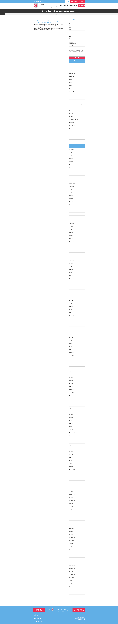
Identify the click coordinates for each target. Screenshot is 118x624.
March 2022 (71, 312)
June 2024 (71, 229)
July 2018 (71, 445)
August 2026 (71, 149)
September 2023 (72, 257)
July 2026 (71, 152)
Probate (70, 110)
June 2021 (71, 340)
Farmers (70, 79)
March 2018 (71, 457)
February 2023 (71, 278)
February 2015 (71, 522)
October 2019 (71, 401)
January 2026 (71, 170)
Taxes (70, 128)
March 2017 (71, 478)
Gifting (70, 88)
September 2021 (72, 331)
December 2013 (72, 565)
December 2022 (72, 284)
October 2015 (71, 497)
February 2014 (71, 559)
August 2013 (71, 577)
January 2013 (71, 599)
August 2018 (71, 441)
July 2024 (71, 226)
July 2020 (71, 374)
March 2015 (71, 518)
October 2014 (71, 534)
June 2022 (71, 303)
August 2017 (71, 472)
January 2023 (71, 281)
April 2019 (71, 420)
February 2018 (71, 460)
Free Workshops (82, 5)
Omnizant (83, 619)
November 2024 (72, 214)
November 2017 (72, 469)
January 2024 (71, 244)
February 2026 (71, 167)
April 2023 (71, 272)
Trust (70, 131)
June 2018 (71, 448)
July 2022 (71, 300)
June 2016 (71, 488)
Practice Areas (65, 5)
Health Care (71, 97)
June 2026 (71, 155)
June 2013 (71, 583)
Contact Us (74, 1)
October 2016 (71, 482)
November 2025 (72, 177)
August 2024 (71, 223)
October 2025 (71, 180)
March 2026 (71, 164)
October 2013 (71, 571)
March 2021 (71, 349)
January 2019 (71, 429)
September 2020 (72, 368)
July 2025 (71, 189)
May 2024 (71, 232)
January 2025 (71, 207)
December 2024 (72, 210)
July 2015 (71, 506)
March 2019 (71, 423)
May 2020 (71, 380)
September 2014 (72, 537)
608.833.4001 (40, 1)
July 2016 (71, 485)
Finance (70, 82)
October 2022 (71, 291)
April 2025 (71, 198)
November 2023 (72, 250)
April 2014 (71, 552)
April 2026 (71, 161)
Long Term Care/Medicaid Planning (75, 104)
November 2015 (72, 494)
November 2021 (72, 324)
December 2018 (72, 432)
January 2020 (71, 392)
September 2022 (72, 294)
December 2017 (72, 466)
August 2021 (71, 334)
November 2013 (72, 568)
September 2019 (72, 405)
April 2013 (71, 589)
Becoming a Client (72, 5)
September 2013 (72, 574)
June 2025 (71, 192)
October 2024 (71, 217)
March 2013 (71, 592)
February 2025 (71, 204)
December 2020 (72, 358)
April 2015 (71, 515)
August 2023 (71, 260)
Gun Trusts (71, 94)
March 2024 (71, 238)
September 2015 (72, 500)
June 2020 (71, 377)
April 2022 (71, 309)
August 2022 (71, 297)
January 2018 (71, 463)
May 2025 (71, 195)
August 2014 (71, 540)
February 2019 (71, 426)
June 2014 (71, 546)
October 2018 (71, 438)
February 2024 (71, 241)
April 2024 (71, 235)
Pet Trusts (71, 107)
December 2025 (72, 173)
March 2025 (71, 201)
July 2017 (71, 475)
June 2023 (71, 266)
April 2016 (71, 491)
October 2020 (71, 364)
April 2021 (71, 346)
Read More (36, 32)
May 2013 (71, 586)
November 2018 (72, 435)
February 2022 (71, 315)
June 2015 (71, 509)
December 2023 (72, 247)
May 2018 (71, 451)
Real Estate (71, 113)
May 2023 (71, 269)
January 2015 (71, 525)
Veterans (70, 141)
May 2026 (71, 158)
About (61, 5)
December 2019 (72, 395)
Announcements (72, 64)
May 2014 (71, 549)
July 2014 (71, 543)
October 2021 (71, 328)
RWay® (82, 1)
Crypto (70, 70)
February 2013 (71, 596)
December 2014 (72, 528)
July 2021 (71, 337)
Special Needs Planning (73, 119)
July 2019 (71, 411)
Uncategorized (71, 138)
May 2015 (71, 512)
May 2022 (71, 306)
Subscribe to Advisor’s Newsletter (79, 610)
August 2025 (71, 186)
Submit (77, 58)
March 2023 (71, 275)
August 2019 (71, 408)
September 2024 (72, 220)
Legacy (70, 101)
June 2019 (71, 414)
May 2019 (71, 417)
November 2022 (72, 287)
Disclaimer (83, 618)
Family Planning (72, 76)
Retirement (71, 116)
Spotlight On (71, 122)
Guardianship (71, 91)
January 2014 (71, 562)
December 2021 (72, 321)
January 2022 (71, 318)
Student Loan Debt (72, 125)
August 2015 (71, 503)
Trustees (70, 134)
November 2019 (72, 398)
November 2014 (72, 531)
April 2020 (71, 383)
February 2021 (71, 352)
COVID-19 (71, 67)
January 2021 (71, 355)
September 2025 (72, 183)
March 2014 (71, 555)
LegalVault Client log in (39, 610)
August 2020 (71, 371)
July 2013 (71, 580)
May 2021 (71, 343)
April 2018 (71, 454)
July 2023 (71, 263)
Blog (77, 5)
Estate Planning (72, 73)
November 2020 (72, 361)
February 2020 (71, 389)
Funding (70, 85)
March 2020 (71, 386)
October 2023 (71, 254)
